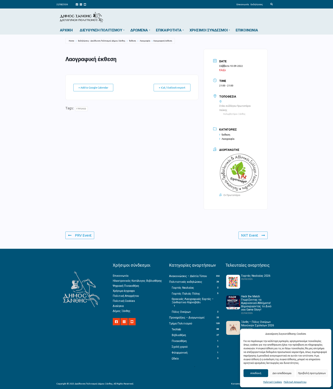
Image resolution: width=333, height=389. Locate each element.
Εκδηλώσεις (257, 4)
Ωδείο (175, 358)
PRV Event (83, 235)
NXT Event (249, 235)
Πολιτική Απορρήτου (295, 382)
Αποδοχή (255, 373)
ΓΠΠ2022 (81, 109)
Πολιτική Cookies (272, 382)
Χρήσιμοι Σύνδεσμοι (209, 30)
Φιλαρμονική (179, 352)
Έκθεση (132, 41)
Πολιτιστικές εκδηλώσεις (185, 281)
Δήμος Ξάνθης (121, 311)
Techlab (176, 329)
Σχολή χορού (180, 346)
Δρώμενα (139, 30)
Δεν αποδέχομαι (282, 373)
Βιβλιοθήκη (179, 335)
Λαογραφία (145, 41)
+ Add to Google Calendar (93, 87)
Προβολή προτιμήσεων (312, 373)
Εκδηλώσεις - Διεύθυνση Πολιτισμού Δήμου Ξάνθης (101, 41)
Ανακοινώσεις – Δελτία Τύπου (188, 276)
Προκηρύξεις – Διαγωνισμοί (186, 317)
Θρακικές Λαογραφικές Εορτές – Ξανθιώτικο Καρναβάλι (193, 300)
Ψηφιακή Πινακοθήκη (126, 285)
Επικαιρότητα (169, 30)
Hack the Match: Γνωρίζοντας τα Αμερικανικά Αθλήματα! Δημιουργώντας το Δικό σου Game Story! (256, 303)
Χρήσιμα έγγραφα (124, 290)
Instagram (81, 4)
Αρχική (66, 30)
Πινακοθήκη (179, 341)
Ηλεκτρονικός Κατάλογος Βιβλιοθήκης (137, 280)
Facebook (77, 4)
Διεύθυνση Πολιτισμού (101, 30)
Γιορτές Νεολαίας (183, 287)
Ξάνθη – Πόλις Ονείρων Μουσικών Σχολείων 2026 (257, 323)
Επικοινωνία (243, 4)
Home (71, 41)
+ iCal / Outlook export (172, 87)
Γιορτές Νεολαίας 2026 (255, 275)
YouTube (85, 4)
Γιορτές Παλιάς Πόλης (186, 293)
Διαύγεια (118, 306)
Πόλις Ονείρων (181, 311)
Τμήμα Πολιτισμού (180, 323)
